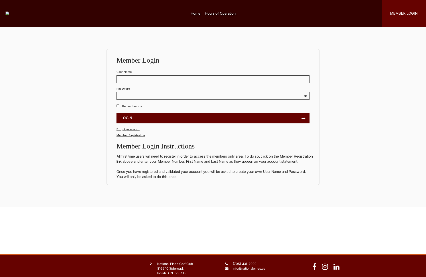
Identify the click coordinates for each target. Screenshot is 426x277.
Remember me (132, 106)
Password (123, 88)
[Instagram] (325, 266)
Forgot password (128, 129)
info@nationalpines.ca (249, 268)
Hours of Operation (220, 13)
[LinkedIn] (335, 266)
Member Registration (130, 135)
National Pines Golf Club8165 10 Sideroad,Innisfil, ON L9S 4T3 (175, 268)
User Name (124, 71)
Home (195, 13)
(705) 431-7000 (244, 264)
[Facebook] (315, 266)
